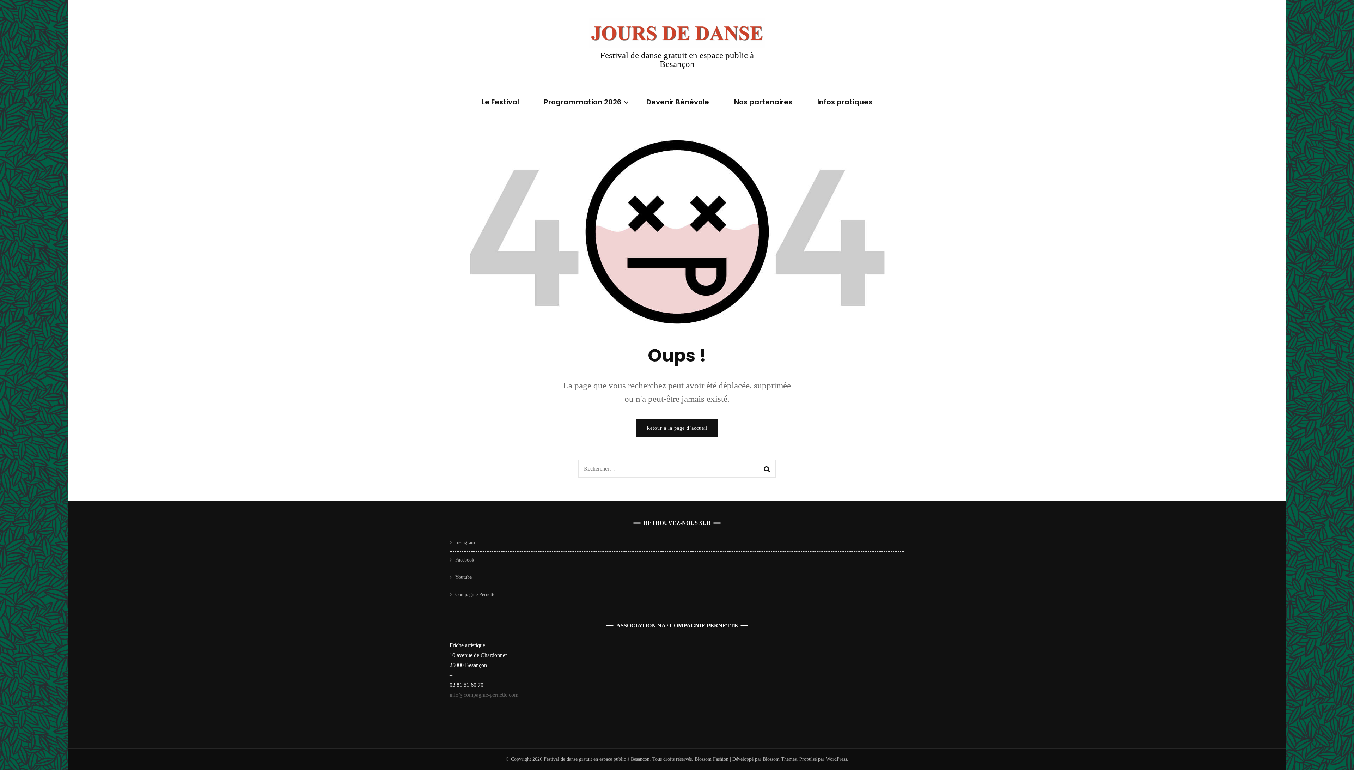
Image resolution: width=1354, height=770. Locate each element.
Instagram (465, 542)
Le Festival (500, 102)
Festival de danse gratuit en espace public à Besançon (677, 59)
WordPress (836, 759)
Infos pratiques (844, 102)
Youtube (463, 577)
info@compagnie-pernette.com (484, 695)
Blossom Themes (779, 759)
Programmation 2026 (582, 102)
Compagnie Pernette (475, 594)
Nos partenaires (763, 102)
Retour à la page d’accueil (677, 428)
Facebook (464, 560)
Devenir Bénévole (677, 102)
